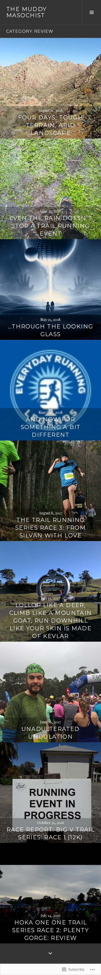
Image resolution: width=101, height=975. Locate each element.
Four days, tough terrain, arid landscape (50, 125)
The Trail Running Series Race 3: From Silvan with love (50, 528)
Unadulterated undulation (50, 733)
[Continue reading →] (50, 88)
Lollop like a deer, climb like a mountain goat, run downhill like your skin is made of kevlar (50, 621)
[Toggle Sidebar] (91, 12)
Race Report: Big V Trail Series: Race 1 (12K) (50, 833)
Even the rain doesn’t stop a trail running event (50, 226)
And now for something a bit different (51, 427)
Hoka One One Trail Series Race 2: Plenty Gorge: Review (50, 930)
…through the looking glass (50, 330)
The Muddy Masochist (26, 12)
